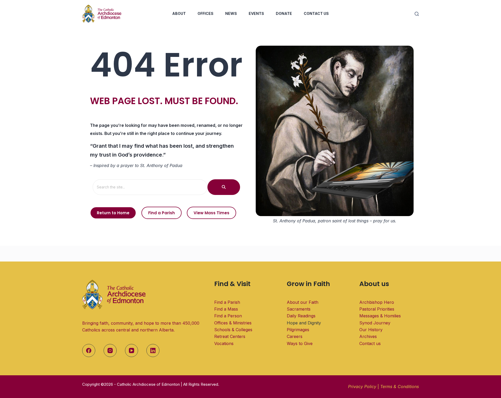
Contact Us (316, 13)
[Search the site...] (223, 187)
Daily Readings (301, 315)
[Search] (417, 14)
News (231, 13)
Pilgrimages (298, 329)
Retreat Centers (229, 336)
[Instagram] (110, 350)
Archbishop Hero (376, 302)
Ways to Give (300, 343)
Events (256, 13)
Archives (368, 336)
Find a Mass (226, 309)
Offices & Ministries (233, 322)
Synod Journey (374, 322)
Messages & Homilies (380, 315)
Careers (294, 336)
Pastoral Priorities (376, 309)
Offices (205, 13)
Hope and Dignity (304, 322)
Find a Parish (227, 302)
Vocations (224, 343)
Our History (371, 329)
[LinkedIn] (152, 350)
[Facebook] (88, 350)
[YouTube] (131, 350)
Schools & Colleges (233, 329)
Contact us (370, 343)
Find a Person (228, 315)
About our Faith (302, 302)
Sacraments (299, 309)
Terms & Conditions (399, 386)
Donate (284, 13)
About (179, 13)
